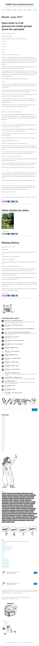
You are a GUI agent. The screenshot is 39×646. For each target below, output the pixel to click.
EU (11, 501)
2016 (2, 433)
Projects (29, 9)
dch (5, 354)
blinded (31, 493)
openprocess (5, 515)
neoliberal (5, 511)
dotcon (15, 500)
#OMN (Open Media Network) (19, 4)
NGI (18, 511)
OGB (20, 513)
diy (11, 500)
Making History (10, 242)
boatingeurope (32, 495)
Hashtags (20, 9)
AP (27, 493)
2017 (2, 432)
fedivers (4, 505)
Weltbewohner (7, 351)
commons (22, 498)
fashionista (19, 503)
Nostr (2, 554)
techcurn (4, 520)
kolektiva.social (4, 543)
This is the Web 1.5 (15, 336)
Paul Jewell (6, 347)
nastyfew (31, 510)
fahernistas (22, 501)
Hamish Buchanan (7, 358)
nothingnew (14, 513)
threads (15, 520)
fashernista (5, 503)
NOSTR (8, 513)
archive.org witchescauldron (6, 549)
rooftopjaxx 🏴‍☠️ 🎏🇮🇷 (8, 377)
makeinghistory (5, 510)
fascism (33, 501)
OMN (25, 513)
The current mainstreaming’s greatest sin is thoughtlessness (23, 328)
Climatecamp (16, 496)
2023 (2, 422)
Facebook (16, 501)
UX (32, 520)
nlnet (4, 513)
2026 (2, 416)
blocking (20, 495)
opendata (34, 513)
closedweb (16, 498)
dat (32, 498)
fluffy (25, 505)
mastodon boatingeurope (5, 560)
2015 (2, 435)
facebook (3, 551)
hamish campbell (7, 325)
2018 (2, 430)
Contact (34, 9)
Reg (5, 381)
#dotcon (35, 62)
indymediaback (6, 508)
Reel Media (4, 46)
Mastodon (19, 510)
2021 (2, 425)
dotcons (21, 500)
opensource (11, 515)
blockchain (9, 495)
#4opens (10, 84)
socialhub (8, 518)
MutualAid (26, 510)
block (4, 495)
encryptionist (28, 500)
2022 (2, 423)
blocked (15, 495)
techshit (10, 520)
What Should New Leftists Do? (17, 320)
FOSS (30, 505)
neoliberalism (12, 511)
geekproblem (6, 506)
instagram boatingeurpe (5, 563)
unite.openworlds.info (5, 566)
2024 (2, 420)
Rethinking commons (14, 347)
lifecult (17, 508)
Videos (24, 9)
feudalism (16, 505)
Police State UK (7, 320)
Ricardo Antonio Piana (8, 340)
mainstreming (32, 508)
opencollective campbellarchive (7, 548)
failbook (28, 501)
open (30, 513)
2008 (2, 447)
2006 (2, 448)
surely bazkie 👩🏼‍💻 (7, 328)
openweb (18, 515)
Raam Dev (31, 642)
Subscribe (34, 409)
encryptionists (6, 501)
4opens (5, 493)
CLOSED (10, 498)
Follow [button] (35, 572)
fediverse (10, 505)
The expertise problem (18, 344)
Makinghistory (12, 510)
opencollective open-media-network (7, 546)
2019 (2, 428)
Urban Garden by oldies (15, 210)
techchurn (33, 518)
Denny (5, 332)
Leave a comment (19, 236)
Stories (14, 9)
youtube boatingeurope (5, 561)
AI (23, 493)
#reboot (24, 57)
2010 (2, 443)
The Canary (4, 44)
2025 (2, 418)
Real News (4, 49)
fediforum (32, 503)
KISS (13, 508)
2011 (2, 442)
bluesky (26, 495)
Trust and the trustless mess (19, 340)
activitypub (18, 493)
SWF (28, 518)
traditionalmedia (22, 520)
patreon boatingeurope (5, 565)
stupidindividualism (21, 518)
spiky (13, 518)
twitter (28, 520)
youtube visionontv (5, 558)
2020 (2, 427)
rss (4, 518)
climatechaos (30, 496)
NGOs (32, 511)
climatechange (23, 496)
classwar (10, 496)
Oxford (24, 515)
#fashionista (15, 104)
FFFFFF (21, 505)
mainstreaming (25, 508)
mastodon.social (4, 544)
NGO (27, 511)
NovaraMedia (4, 41)
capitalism (5, 496)
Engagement (9, 9)
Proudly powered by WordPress (11, 642)
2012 (2, 440)
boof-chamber (7, 362)
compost (28, 498)
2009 (2, 445)
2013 (2, 438)
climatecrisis (5, 498)
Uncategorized (11, 236)
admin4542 (4, 236)
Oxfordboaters (30, 515)
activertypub (11, 493)
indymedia (30, 506)
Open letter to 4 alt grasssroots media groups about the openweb (17, 26)
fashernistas (12, 503)
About (4, 9)
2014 (2, 437)
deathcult (5, 500)
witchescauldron (7, 372)
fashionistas (26, 503)
